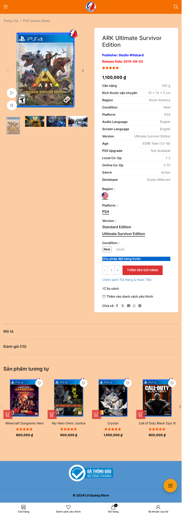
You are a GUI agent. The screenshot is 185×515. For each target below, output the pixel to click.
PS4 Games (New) (36, 21)
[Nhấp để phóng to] (12, 104)
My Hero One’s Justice (69, 423)
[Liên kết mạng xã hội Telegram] (140, 306)
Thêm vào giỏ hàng (142, 270)
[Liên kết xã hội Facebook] (117, 306)
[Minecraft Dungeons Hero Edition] (24, 398)
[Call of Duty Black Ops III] (157, 398)
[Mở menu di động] (5, 6)
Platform (109, 205)
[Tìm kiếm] (175, 6)
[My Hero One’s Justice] (69, 398)
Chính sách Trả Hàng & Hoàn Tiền (127, 280)
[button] (7, 70)
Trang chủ (10, 21)
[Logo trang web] (91, 6)
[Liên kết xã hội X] (123, 306)
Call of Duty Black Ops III (157, 423)
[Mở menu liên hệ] (170, 485)
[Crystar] (113, 398)
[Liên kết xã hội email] (129, 306)
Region (108, 189)
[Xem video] (12, 91)
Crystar (112, 423)
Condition (110, 243)
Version (108, 221)
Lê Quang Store (97, 495)
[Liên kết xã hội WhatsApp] (134, 306)
